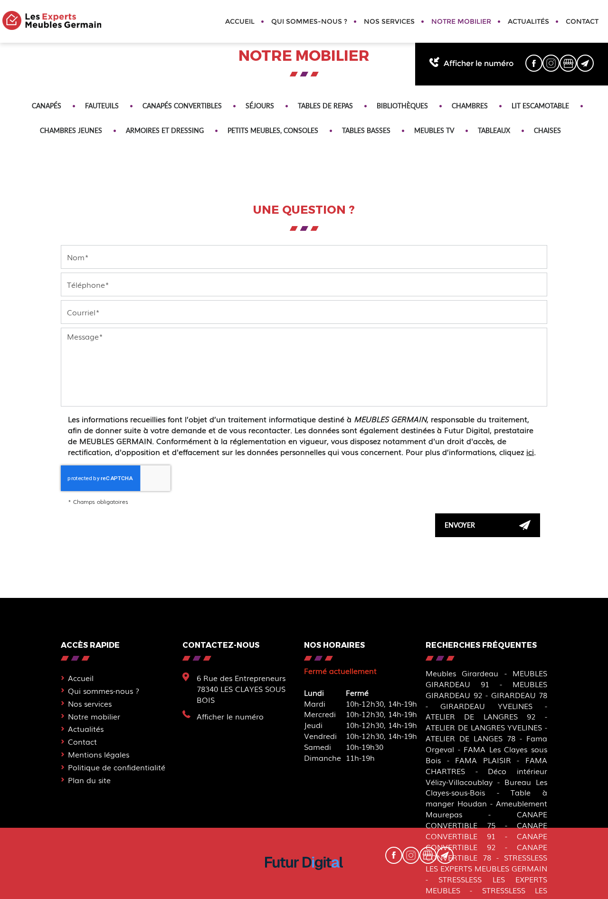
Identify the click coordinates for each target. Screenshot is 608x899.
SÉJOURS (260, 106)
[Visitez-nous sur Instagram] (551, 63)
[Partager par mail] (585, 63)
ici (530, 451)
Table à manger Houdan (486, 797)
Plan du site (89, 779)
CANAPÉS (46, 106)
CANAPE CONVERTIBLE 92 (486, 841)
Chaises (547, 130)
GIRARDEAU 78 (519, 694)
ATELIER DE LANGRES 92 (481, 716)
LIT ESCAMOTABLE (540, 106)
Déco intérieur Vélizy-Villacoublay (486, 776)
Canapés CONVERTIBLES (182, 106)
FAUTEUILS (102, 106)
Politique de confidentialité (116, 767)
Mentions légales (98, 754)
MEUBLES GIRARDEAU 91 (486, 678)
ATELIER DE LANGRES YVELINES (484, 727)
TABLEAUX (494, 130)
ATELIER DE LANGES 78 (470, 738)
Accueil (240, 21)
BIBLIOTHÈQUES (402, 106)
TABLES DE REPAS (325, 106)
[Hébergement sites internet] (304, 879)
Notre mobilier (461, 21)
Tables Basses (366, 130)
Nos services (389, 21)
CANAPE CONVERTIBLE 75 (486, 819)
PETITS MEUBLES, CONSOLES (273, 130)
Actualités (528, 21)
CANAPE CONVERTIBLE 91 (486, 830)
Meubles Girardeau (462, 673)
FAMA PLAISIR (483, 760)
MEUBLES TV (434, 130)
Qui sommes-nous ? (309, 21)
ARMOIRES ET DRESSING (165, 130)
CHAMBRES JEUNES (71, 130)
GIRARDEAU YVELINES (486, 705)
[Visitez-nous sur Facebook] (533, 63)
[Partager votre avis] (568, 63)
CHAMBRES (470, 106)
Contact (582, 21)
